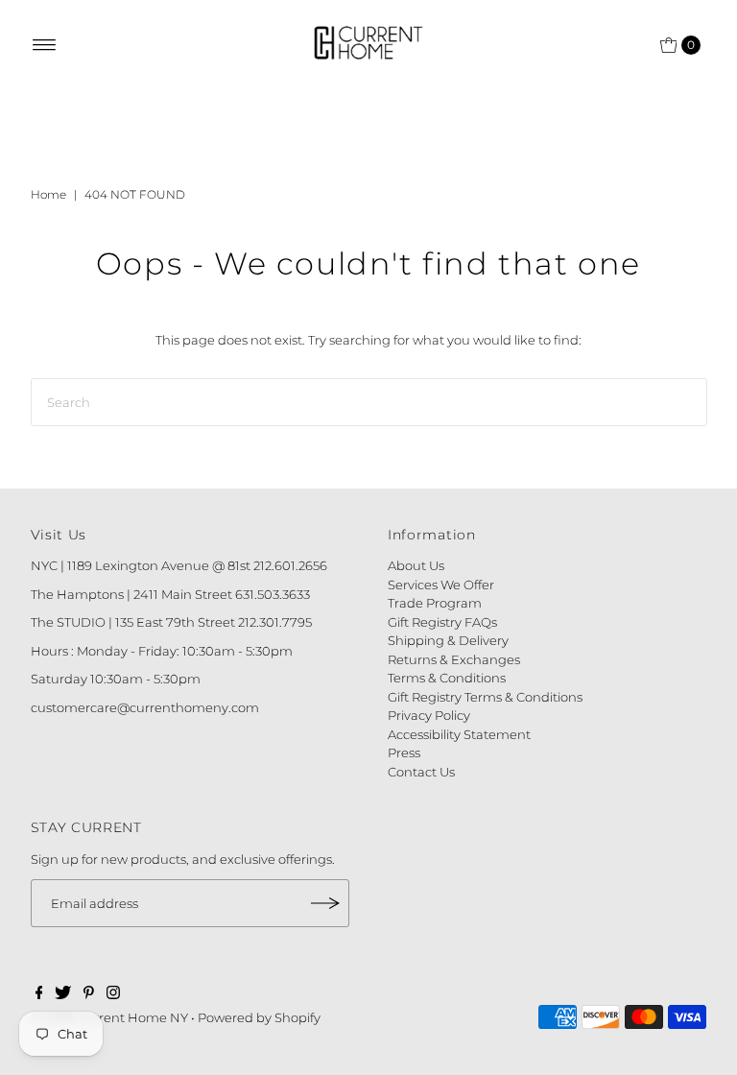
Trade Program (435, 602)
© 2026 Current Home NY (109, 1017)
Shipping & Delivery (448, 640)
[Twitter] (63, 994)
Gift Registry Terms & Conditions (485, 697)
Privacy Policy (429, 715)
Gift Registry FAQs (442, 622)
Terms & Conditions (447, 677)
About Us (416, 565)
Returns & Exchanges (454, 659)
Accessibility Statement (459, 734)
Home (48, 194)
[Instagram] (113, 994)
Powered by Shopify (259, 1017)
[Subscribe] (325, 903)
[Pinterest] (88, 994)
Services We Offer (441, 584)
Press (404, 752)
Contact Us (421, 771)
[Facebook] (39, 994)
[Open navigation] (44, 45)
